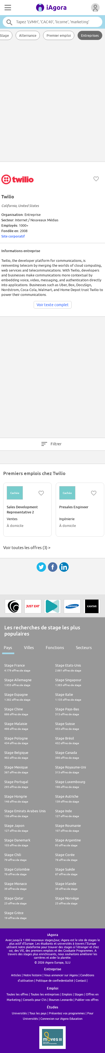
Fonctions (55, 647)
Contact (81, 980)
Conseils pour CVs (35, 999)
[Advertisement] (52, 101)
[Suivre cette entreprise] (96, 178)
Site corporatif (13, 236)
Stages (79, 994)
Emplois (67, 994)
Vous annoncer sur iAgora (61, 975)
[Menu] (7, 7)
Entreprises (90, 35)
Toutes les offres (17, 994)
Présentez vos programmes (67, 1013)
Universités (19, 1013)
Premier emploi (59, 35)
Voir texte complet (53, 305)
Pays (8, 647)
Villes (29, 647)
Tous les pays (38, 1013)
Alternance (27, 35)
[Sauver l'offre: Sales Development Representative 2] (41, 493)
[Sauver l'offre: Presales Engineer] (93, 493)
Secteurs (84, 647)
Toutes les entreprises (45, 994)
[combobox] (53, 22)
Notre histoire (32, 975)
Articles (16, 975)
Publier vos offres (87, 999)
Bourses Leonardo (61, 999)
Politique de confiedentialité (54, 980)
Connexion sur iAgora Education (61, 1018)
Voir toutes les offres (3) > (26, 547)
